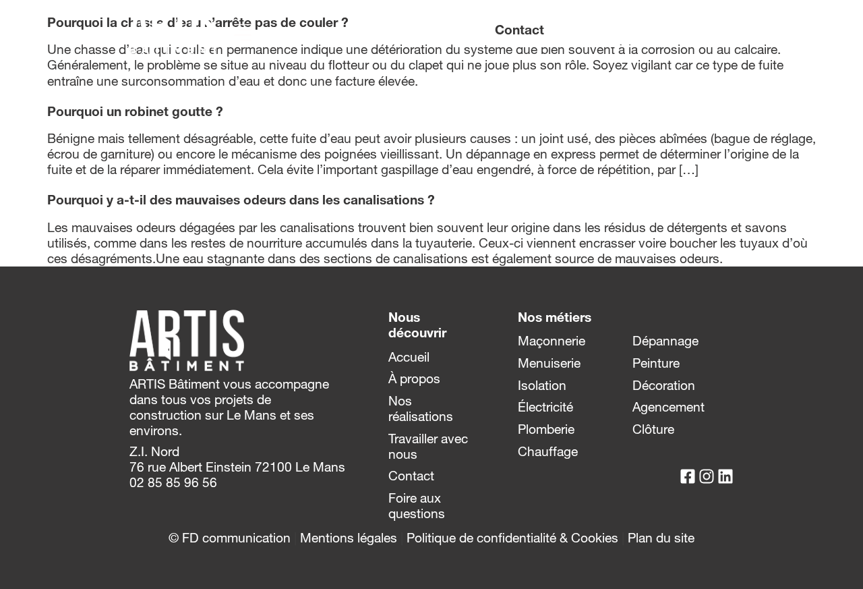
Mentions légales (348, 538)
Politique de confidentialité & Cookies (512, 538)
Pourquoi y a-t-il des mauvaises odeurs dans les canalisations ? (241, 200)
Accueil (408, 357)
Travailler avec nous (428, 446)
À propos (414, 378)
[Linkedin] (725, 30)
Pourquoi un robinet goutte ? (135, 111)
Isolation (542, 385)
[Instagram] (706, 30)
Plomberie (546, 429)
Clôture (653, 429)
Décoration (663, 385)
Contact (411, 476)
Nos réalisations (420, 408)
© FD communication (230, 538)
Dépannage (665, 341)
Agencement (668, 407)
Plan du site (661, 538)
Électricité (545, 407)
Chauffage (548, 451)
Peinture (656, 363)
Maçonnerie (551, 341)
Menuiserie (549, 363)
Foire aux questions (416, 506)
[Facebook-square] (688, 30)
